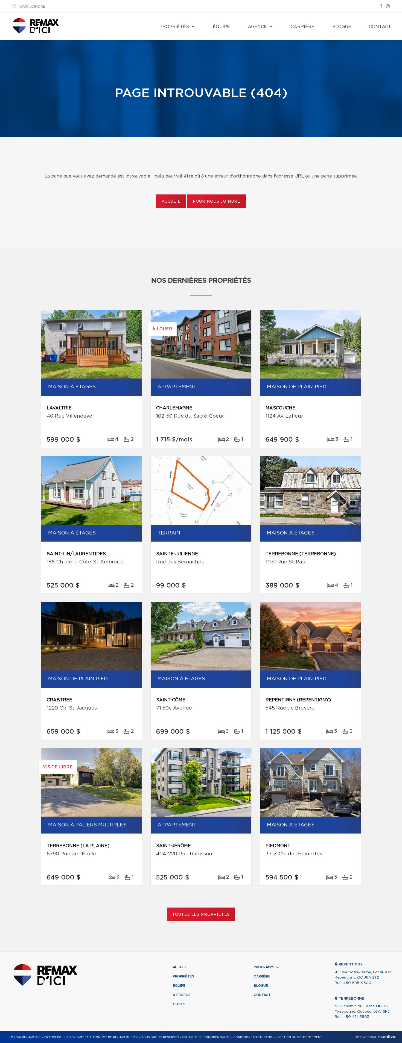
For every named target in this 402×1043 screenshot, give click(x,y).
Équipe (221, 27)
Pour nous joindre (216, 201)
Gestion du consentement (299, 1037)
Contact (380, 27)
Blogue (341, 27)
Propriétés (174, 27)
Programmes (266, 967)
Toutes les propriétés (201, 915)
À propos (182, 995)
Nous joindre (31, 6)
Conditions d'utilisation (254, 1037)
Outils (179, 1004)
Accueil (171, 201)
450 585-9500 (357, 983)
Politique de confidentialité (206, 1037)
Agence (257, 27)
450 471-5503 (356, 1017)
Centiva (386, 1036)
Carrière (302, 27)
